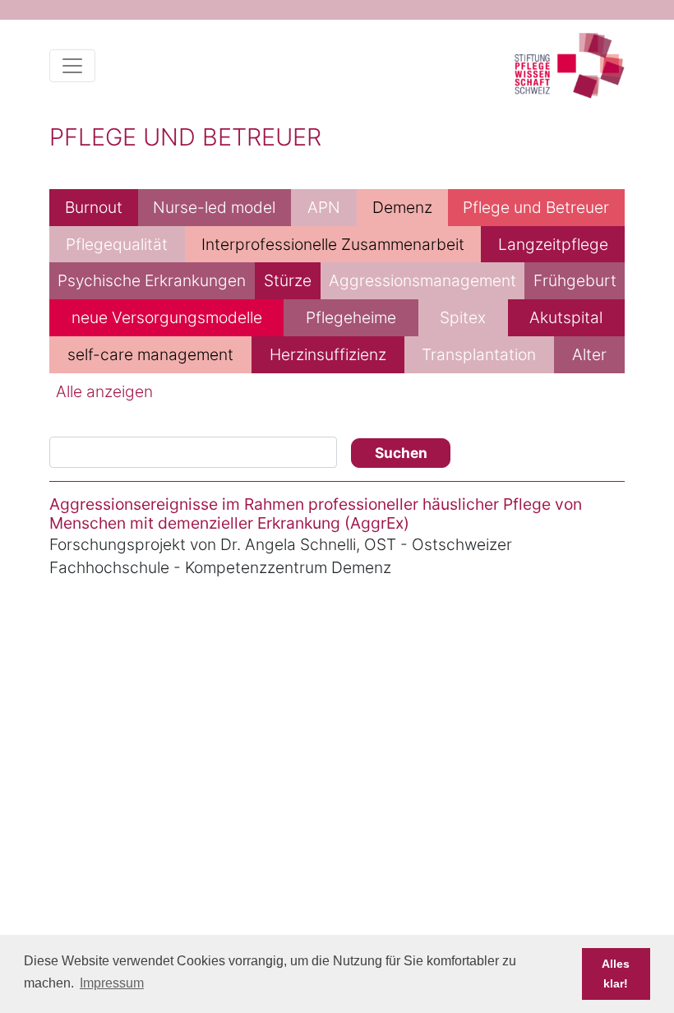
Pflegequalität (117, 244)
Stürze (288, 280)
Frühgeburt (574, 280)
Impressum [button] (112, 983)
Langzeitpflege (553, 244)
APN (323, 207)
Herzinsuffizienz (328, 354)
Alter (589, 354)
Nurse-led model (214, 207)
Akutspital (565, 317)
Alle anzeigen (104, 391)
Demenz (402, 207)
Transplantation (479, 354)
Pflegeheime (351, 317)
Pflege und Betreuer (536, 207)
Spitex (463, 317)
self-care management (150, 354)
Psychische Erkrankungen (152, 280)
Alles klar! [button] (616, 973)
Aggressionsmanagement (422, 280)
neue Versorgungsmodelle (167, 317)
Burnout (93, 207)
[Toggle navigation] (72, 65)
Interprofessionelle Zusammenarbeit (332, 244)
